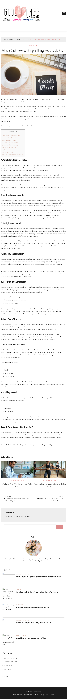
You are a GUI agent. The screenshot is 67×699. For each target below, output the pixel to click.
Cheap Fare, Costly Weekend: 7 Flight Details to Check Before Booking (37, 592)
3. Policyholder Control (9, 140)
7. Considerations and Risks (10, 150)
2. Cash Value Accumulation (10, 138)
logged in (15, 516)
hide (16, 131)
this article (61, 187)
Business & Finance (33, 45)
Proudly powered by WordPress (22, 694)
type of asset (18, 200)
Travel (18, 589)
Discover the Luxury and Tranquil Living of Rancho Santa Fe (33, 623)
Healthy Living (21, 635)
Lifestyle (19, 604)
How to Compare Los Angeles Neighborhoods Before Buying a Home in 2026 (38, 577)
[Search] (59, 527)
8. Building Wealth (8, 152)
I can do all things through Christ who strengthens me (32, 607)
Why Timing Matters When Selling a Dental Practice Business (17, 485)
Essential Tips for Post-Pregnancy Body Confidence (31, 638)
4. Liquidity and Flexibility (10, 142)
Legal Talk (7, 669)
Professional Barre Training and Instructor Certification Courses (50, 485)
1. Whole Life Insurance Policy (11, 135)
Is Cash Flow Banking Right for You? (13, 154)
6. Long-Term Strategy (9, 147)
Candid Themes (49, 694)
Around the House (22, 574)
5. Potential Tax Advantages (10, 145)
